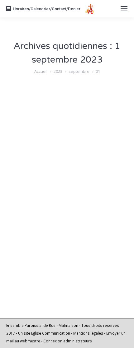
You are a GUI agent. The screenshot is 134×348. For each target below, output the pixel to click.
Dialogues (26, 266)
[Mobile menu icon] (124, 8)
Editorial (24, 140)
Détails (24, 205)
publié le (42, 148)
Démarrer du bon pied (50, 129)
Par (55, 140)
